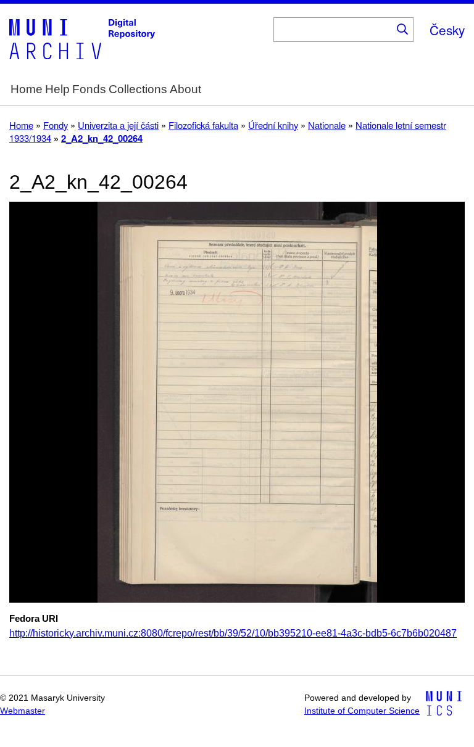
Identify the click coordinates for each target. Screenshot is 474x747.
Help (57, 89)
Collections (138, 89)
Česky (447, 29)
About (185, 89)
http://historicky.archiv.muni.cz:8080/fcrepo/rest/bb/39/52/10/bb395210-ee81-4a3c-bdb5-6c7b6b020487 (233, 633)
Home (26, 89)
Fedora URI (33, 619)
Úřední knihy (273, 124)
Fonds (89, 89)
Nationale (327, 124)
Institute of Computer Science (362, 711)
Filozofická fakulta (203, 124)
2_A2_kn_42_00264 (102, 138)
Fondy (55, 124)
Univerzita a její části (118, 124)
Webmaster (22, 711)
